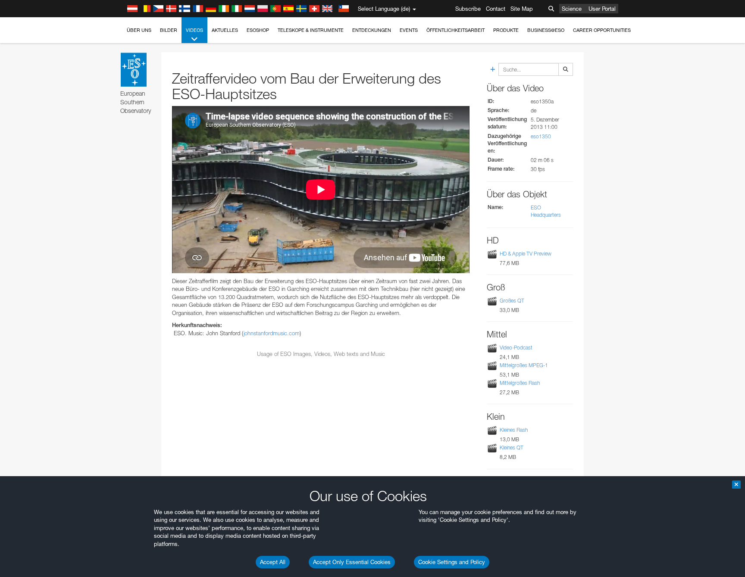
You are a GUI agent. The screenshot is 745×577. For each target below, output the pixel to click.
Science (572, 8)
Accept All (272, 561)
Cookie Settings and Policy (451, 561)
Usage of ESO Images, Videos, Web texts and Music (321, 353)
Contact (495, 8)
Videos (194, 30)
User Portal (602, 8)
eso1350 (541, 136)
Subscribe (468, 8)
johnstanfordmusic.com (272, 333)
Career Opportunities (602, 30)
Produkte (506, 30)
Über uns (139, 30)
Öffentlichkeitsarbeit (455, 30)
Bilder (168, 30)
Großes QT (512, 300)
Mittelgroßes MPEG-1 (524, 365)
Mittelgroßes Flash (520, 383)
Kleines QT (511, 447)
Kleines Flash (514, 430)
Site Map (521, 8)
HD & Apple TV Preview (525, 253)
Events (409, 30)
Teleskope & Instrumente (311, 30)
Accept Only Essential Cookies (352, 561)
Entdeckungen (371, 30)
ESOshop (258, 30)
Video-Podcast (516, 347)
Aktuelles (225, 30)
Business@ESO (545, 30)
